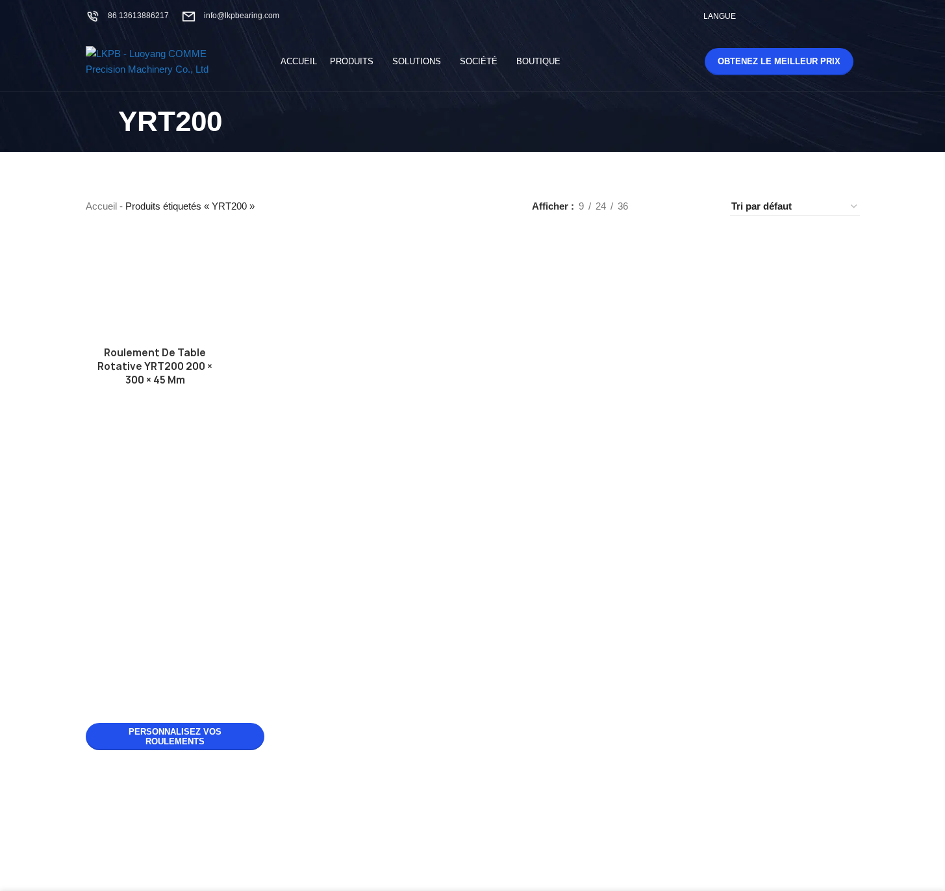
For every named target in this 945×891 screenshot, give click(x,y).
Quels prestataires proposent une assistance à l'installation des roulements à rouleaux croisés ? (402, 537)
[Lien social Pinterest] (835, 15)
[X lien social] (785, 15)
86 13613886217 (138, 15)
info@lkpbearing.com (241, 15)
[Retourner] (102, 122)
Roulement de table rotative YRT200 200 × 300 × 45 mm (154, 366)
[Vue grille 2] (659, 206)
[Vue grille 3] (681, 206)
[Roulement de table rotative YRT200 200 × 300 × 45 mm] (155, 288)
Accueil (101, 206)
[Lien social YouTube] (819, 15)
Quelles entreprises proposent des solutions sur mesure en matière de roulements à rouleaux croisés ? (407, 751)
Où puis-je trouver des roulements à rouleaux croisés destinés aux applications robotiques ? (400, 644)
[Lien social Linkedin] (851, 15)
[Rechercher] (667, 62)
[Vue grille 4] (704, 206)
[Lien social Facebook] (769, 15)
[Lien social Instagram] (802, 15)
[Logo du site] (167, 60)
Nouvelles (515, 503)
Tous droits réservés (493, 857)
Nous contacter (526, 547)
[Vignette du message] (319, 539)
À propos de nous (531, 525)
